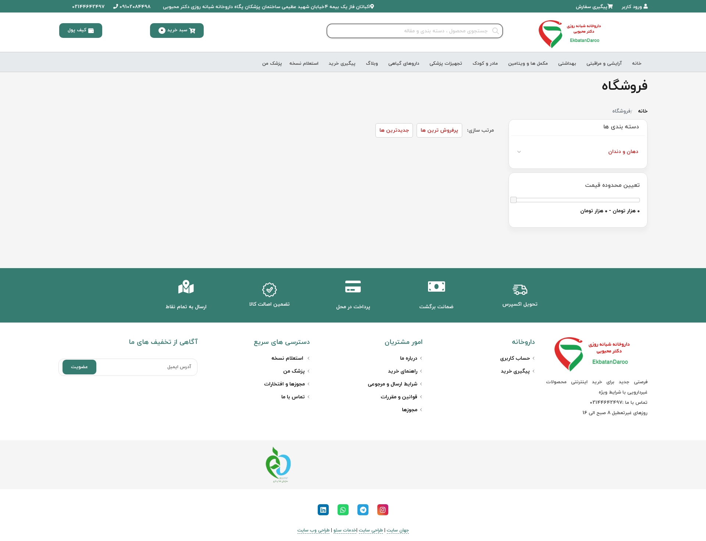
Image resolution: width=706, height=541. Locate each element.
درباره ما (408, 358)
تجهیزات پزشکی (445, 63)
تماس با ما (293, 397)
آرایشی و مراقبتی (604, 63)
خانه (637, 63)
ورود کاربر (632, 7)
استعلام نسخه (303, 63)
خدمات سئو (345, 530)
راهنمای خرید (402, 371)
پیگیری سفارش (591, 7)
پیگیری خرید (342, 63)
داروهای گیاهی (403, 63)
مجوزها (409, 409)
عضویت (79, 367)
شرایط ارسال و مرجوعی (392, 384)
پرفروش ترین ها (439, 130)
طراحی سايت (371, 530)
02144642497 (87, 7)
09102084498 (134, 7)
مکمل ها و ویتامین (528, 63)
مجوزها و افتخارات (284, 384)
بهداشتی (567, 63)
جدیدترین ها (394, 130)
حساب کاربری (515, 358)
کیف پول (77, 30)
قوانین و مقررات (399, 397)
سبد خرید (174, 30)
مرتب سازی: (480, 130)
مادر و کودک (485, 63)
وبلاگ (372, 63)
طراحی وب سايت (313, 530)
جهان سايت (398, 530)
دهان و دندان (623, 151)
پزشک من (272, 63)
